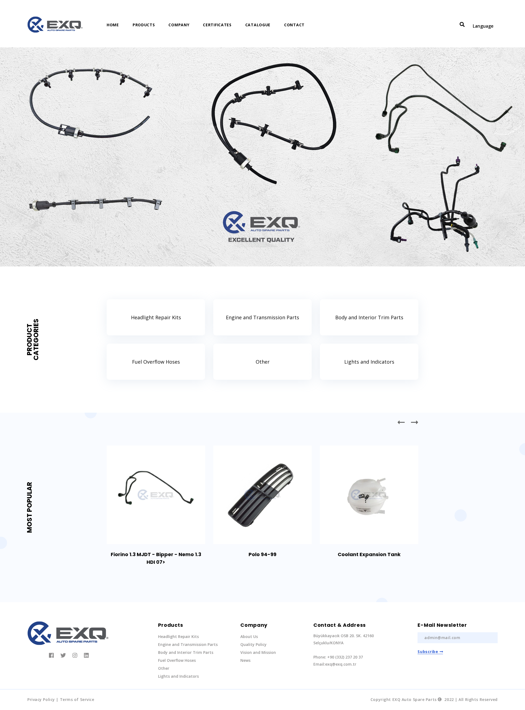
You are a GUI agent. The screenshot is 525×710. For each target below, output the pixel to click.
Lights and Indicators (369, 361)
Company (178, 24)
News (245, 660)
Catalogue (257, 24)
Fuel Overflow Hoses (156, 361)
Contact (294, 24)
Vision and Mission (258, 652)
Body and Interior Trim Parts (369, 317)
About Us (249, 636)
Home (113, 24)
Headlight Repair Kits (156, 317)
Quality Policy (253, 644)
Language (483, 26)
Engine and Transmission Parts (262, 317)
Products (144, 24)
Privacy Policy (41, 699)
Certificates (217, 24)
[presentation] (401, 422)
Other (263, 361)
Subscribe (428, 651)
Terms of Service (77, 699)
